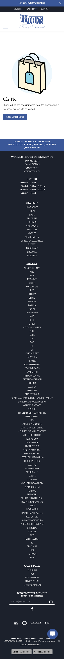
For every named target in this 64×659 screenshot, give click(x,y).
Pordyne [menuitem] (32, 491)
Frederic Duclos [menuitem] (32, 376)
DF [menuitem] (32, 346)
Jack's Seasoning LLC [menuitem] (32, 424)
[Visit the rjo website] (16, 623)
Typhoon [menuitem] (32, 554)
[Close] (60, 3)
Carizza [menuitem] (32, 305)
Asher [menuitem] (32, 283)
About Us (32, 570)
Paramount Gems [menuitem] (32, 487)
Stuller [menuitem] (32, 532)
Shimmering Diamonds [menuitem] (32, 521)
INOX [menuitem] (32, 420)
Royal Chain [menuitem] (32, 509)
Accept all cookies (43, 651)
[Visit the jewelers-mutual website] (35, 623)
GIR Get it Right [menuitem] (32, 394)
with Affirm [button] (40, 3)
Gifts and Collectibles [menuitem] (32, 241)
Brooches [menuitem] (32, 252)
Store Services (32, 578)
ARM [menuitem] (32, 276)
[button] (18, 9)
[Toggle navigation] (5, 29)
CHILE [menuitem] (32, 320)
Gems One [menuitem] (32, 391)
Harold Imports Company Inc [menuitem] (32, 413)
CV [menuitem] (32, 339)
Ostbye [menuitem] (32, 476)
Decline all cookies (21, 651)
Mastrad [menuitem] (32, 465)
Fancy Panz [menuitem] (32, 357)
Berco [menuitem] (32, 298)
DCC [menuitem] (32, 342)
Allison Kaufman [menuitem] (32, 268)
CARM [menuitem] (32, 309)
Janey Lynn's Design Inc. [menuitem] (32, 428)
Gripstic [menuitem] (32, 409)
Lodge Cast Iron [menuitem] (32, 461)
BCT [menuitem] (32, 290)
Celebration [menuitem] (32, 313)
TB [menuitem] (32, 543)
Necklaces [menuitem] (32, 230)
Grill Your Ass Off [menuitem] (32, 405)
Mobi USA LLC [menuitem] (32, 472)
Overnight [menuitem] (32, 480)
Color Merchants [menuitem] (32, 328)
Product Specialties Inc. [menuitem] (32, 498)
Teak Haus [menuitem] (32, 547)
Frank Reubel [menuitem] (32, 372)
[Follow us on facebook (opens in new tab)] (32, 609)
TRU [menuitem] (32, 550)
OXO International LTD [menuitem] (32, 483)
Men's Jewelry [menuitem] (32, 237)
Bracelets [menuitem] (32, 219)
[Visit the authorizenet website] (24, 623)
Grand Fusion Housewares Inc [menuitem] (32, 402)
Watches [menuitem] (32, 233)
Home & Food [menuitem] (32, 207)
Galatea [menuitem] (32, 387)
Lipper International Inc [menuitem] (32, 457)
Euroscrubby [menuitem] (32, 354)
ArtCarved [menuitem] (32, 279)
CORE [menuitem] (32, 331)
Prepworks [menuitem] (32, 495)
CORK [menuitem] (32, 335)
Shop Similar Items (15, 117)
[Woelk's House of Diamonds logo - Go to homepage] (32, 21)
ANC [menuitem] (32, 272)
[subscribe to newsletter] (51, 601)
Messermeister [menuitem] (32, 469)
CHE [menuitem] (32, 316)
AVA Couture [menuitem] (32, 287)
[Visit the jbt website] (47, 623)
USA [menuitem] (32, 558)
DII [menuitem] (32, 350)
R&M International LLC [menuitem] (32, 502)
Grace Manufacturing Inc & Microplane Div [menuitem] (32, 398)
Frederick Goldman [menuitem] (32, 380)
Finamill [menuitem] (32, 361)
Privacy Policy (32, 581)
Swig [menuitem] (32, 535)
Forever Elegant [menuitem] (32, 365)
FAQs (32, 574)
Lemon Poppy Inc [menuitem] (32, 454)
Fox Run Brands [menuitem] (32, 368)
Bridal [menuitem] (32, 211)
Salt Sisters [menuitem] (32, 517)
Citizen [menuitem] (32, 324)
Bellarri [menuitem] (32, 294)
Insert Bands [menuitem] (32, 248)
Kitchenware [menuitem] (32, 226)
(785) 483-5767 (32, 147)
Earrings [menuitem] (32, 222)
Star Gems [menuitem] (32, 528)
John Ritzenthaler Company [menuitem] (32, 431)
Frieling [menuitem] (32, 383)
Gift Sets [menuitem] (32, 245)
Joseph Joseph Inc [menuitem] (32, 435)
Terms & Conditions (32, 585)
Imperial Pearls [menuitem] (32, 417)
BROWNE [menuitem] (32, 302)
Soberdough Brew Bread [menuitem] (32, 524)
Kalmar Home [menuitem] (32, 443)
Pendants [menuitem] (32, 256)
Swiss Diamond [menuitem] (32, 539)
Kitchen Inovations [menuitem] (32, 450)
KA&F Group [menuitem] (32, 439)
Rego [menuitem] (32, 506)
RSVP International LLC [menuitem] (32, 513)
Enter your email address (32, 596)
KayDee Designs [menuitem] (32, 446)
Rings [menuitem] (32, 215)
